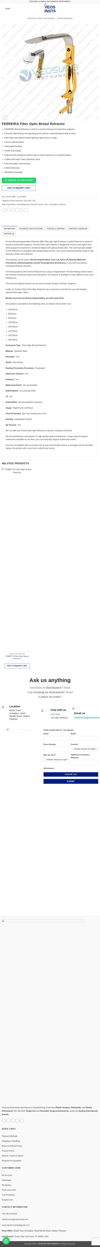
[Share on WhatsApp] (4, 210)
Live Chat (55, 714)
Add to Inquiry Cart (18, 188)
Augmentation (11, 204)
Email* (73, 734)
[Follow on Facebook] (4, 1121)
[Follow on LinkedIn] (22, 1121)
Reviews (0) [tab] (9, 234)
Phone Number (50, 744)
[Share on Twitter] (13, 210)
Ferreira (40, 204)
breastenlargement (23, 204)
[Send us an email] (13, 1121)
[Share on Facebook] (8, 210)
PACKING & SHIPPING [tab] (56, 229)
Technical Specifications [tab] (31, 229)
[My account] (97, 8)
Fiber (46, 204)
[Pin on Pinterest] (22, 210)
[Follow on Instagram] (8, 1121)
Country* (74, 744)
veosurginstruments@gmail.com (16, 1225)
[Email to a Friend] (17, 210)
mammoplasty (54, 204)
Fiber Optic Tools (30, 201)
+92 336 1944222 (9, 1214)
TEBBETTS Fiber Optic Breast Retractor (17, 657)
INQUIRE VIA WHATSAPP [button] (20, 180)
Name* (46, 734)
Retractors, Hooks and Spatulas (41, 18)
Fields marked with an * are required (58, 730)
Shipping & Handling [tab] (78, 229)
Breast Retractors (65, 18)
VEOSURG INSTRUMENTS (48, 1244)
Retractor (63, 204)
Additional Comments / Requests (80, 756)
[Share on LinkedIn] (26, 210)
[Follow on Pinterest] (17, 1121)
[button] (6, 9)
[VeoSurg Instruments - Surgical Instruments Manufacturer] (50, 8)
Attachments (49, 768)
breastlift (34, 204)
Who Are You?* (50, 755)
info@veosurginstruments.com (15, 1219)
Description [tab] (9, 229)
